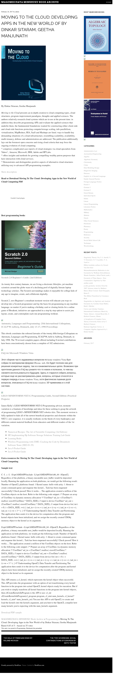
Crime (86, 165)
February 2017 (89, 343)
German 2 (87, 187)
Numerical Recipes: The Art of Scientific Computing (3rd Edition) (37, 431)
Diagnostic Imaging (90, 170)
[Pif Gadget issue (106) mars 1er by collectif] (85, 59)
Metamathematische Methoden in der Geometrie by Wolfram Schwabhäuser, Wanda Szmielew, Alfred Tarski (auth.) (97, 272)
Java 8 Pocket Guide (17, 448)
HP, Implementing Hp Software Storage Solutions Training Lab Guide (39, 435)
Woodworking (88, 246)
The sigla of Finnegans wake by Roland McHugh (18, 639)
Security (86, 237)
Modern (86, 215)
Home (108, 2)
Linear (86, 201)
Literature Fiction (90, 207)
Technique (87, 243)
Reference (87, 235)
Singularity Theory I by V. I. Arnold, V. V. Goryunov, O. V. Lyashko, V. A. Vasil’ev (97, 259)
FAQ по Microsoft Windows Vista (17, 353)
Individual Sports (90, 195)
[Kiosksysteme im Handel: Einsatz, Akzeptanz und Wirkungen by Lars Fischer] (97, 137)
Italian (86, 198)
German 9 (87, 190)
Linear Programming (91, 204)
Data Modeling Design (91, 168)
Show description (9, 171)
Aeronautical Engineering (92, 154)
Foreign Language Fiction (92, 182)
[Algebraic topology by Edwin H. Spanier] (97, 54)
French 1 (87, 184)
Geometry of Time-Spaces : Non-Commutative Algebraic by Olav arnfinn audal (95, 280)
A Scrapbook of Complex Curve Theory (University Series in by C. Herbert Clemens (95, 321)
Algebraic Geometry (91, 159)
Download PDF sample (11, 612)
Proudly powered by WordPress (11, 665)
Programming (21, 628)
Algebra (86, 156)
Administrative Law (90, 151)
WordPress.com (39, 665)
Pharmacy (87, 226)
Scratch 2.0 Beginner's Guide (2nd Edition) (21, 277)
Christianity (88, 162)
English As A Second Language (95, 176)
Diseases (87, 173)
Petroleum (87, 223)
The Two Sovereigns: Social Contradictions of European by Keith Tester (61, 640)
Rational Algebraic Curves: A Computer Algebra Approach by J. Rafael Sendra (96, 329)
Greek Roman (88, 193)
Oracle (86, 218)
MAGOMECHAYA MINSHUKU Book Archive (30, 2)
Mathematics (88, 210)
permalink (39, 628)
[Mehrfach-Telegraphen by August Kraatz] (97, 98)
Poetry (86, 229)
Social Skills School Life (92, 240)
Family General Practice (92, 179)
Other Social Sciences (91, 221)
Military (86, 212)
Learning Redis (15, 438)
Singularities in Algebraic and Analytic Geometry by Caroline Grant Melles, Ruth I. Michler (97, 303)
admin (17, 12)
